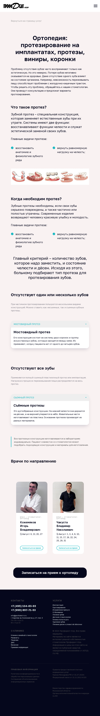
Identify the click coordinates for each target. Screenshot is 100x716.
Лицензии (14, 640)
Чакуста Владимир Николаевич (65, 526)
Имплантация (58, 605)
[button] (31, 548)
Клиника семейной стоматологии (24, 635)
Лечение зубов (58, 615)
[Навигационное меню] (95, 6)
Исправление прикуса (61, 610)
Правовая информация (19, 647)
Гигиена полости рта (60, 620)
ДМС (12, 643)
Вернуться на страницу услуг (26, 21)
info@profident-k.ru (19, 616)
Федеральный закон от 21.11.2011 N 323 (69, 677)
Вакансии (14, 645)
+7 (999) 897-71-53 (23, 609)
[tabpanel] (50, 338)
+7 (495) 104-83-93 (23, 605)
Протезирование (59, 608)
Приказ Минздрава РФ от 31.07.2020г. (69, 675)
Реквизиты (15, 638)
